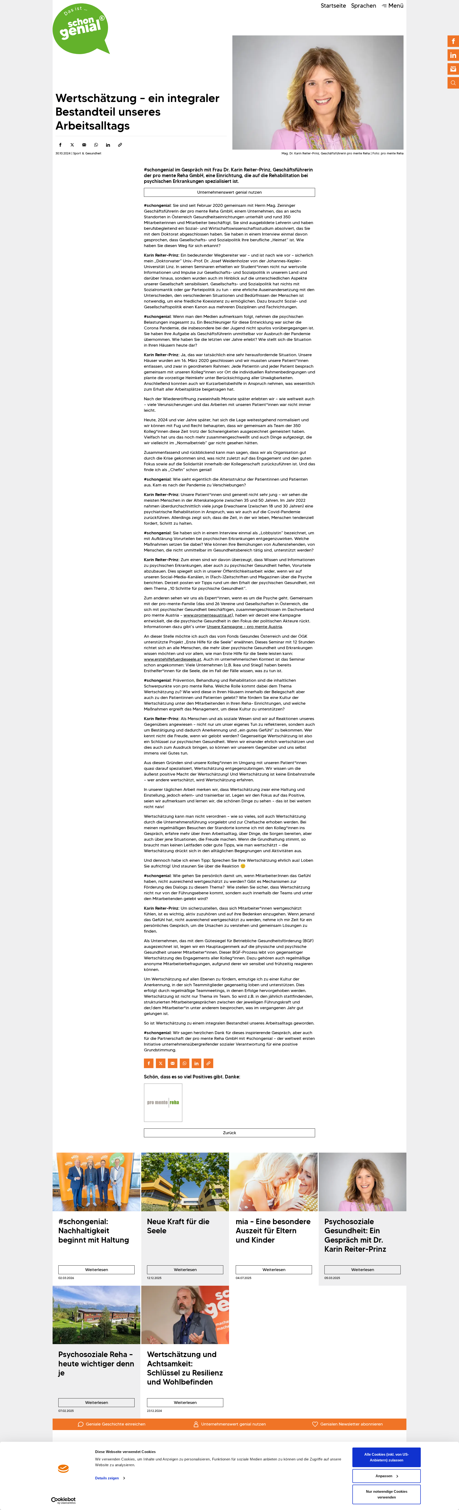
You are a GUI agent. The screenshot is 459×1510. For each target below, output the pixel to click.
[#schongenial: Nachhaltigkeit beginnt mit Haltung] (96, 1182)
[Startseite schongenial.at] (81, 28)
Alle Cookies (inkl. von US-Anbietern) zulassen (386, 1457)
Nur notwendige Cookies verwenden (386, 1494)
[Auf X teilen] (72, 145)
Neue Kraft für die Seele (178, 1226)
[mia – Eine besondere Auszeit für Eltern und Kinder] (274, 1182)
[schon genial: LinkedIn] (453, 55)
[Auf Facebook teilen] (60, 145)
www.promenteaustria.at (208, 615)
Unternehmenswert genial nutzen (229, 192)
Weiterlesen (83, 1270)
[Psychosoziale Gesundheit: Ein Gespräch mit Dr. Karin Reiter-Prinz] (362, 1182)
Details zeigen (107, 1478)
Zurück (229, 1132)
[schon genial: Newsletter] (453, 69)
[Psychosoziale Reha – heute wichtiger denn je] (96, 1315)
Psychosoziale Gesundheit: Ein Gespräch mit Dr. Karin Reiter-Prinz (355, 1235)
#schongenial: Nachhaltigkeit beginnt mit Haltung (93, 1231)
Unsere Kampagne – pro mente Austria (244, 626)
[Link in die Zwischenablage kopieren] (120, 145)
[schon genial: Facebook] (453, 41)
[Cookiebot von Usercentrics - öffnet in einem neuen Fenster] (63, 1500)
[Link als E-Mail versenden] (84, 145)
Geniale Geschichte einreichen (115, 1423)
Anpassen (384, 1476)
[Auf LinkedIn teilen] (108, 145)
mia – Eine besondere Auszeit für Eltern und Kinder (273, 1231)
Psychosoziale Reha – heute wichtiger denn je (96, 1363)
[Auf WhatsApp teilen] (96, 145)
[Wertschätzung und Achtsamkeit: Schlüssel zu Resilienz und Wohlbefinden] (185, 1315)
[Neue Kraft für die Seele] (185, 1182)
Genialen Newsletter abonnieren (351, 1423)
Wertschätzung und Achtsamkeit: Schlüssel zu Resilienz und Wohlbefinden (185, 1368)
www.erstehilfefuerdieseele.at (172, 659)
